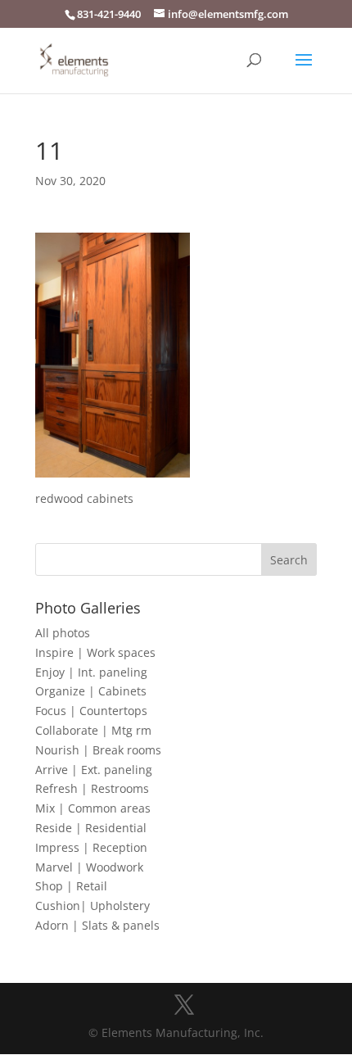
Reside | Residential (91, 827)
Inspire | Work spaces (95, 652)
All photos (62, 633)
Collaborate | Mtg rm (93, 730)
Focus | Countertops (91, 710)
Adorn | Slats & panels (97, 925)
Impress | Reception (91, 847)
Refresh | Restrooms (92, 788)
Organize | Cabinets (91, 691)
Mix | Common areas (93, 808)
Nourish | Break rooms (98, 750)
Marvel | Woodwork (89, 867)
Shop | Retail (71, 886)
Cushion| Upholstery (92, 905)
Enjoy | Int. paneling (91, 672)
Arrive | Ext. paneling (93, 769)
